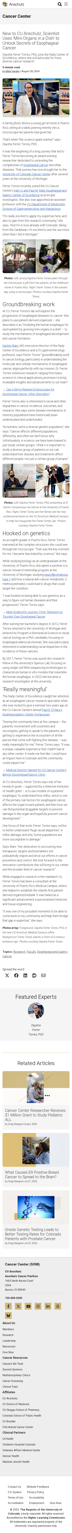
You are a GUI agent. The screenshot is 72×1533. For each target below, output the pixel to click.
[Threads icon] (59, 1306)
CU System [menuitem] (14, 1492)
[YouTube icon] (30, 1306)
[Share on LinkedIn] (25, 975)
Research (19, 951)
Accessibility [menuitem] (36, 1497)
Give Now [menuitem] (55, 1503)
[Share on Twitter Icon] (7, 975)
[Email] (43, 975)
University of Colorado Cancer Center (27, 174)
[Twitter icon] (20, 1306)
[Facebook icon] (10, 1306)
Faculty (31, 951)
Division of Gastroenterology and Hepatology (32, 209)
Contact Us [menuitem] (14, 1486)
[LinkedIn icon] (49, 1306)
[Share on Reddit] (34, 975)
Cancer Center (17, 16)
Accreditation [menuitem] (15, 1503)
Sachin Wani (10, 345)
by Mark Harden (11, 71)
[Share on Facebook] (16, 975)
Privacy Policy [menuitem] (35, 1492)
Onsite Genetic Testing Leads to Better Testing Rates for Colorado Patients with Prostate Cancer (33, 1234)
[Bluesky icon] (9, 1315)
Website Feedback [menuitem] (38, 1486)
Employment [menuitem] (36, 1503)
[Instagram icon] (40, 1306)
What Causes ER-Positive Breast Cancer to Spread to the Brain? (32, 1174)
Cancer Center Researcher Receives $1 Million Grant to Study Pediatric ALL (35, 1115)
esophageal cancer (35, 165)
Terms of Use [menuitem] (15, 1497)
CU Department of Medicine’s (46, 204)
